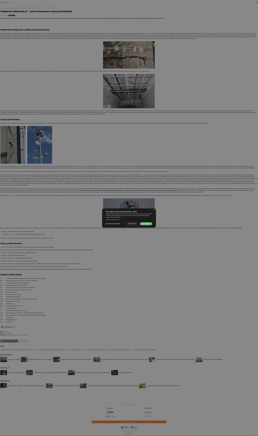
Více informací (117, 217)
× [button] (153, 209)
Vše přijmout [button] (146, 223)
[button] (129, 219)
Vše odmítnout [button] (132, 223)
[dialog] (129, 218)
